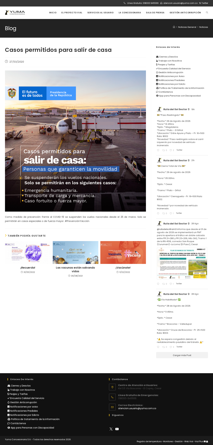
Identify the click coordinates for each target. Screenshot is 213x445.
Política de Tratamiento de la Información (181, 88)
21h (193, 160)
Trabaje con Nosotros (170, 60)
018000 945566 (151, 3)
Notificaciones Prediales (171, 80)
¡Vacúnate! (123, 268)
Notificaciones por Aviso (171, 76)
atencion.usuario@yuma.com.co (180, 3)
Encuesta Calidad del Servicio (174, 68)
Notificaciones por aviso (23, 406)
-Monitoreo (167, 441)
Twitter (204, 3)
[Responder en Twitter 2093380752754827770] (158, 347)
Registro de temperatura (149, 441)
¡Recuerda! (27, 268)
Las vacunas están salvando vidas (75, 269)
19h (193, 109)
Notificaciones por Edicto (171, 84)
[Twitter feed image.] (182, 263)
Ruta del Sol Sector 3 (176, 109)
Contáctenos (165, 91)
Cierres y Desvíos (168, 56)
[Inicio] (174, 27)
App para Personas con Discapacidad (180, 95)
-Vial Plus (198, 441)
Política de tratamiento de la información (35, 419)
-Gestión (178, 441)
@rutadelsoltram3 (167, 229)
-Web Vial (188, 441)
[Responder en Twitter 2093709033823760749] (158, 213)
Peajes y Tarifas (166, 64)
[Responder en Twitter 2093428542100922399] (158, 284)
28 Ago (195, 223)
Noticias (203, 27)
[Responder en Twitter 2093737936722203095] (158, 150)
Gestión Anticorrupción (170, 72)
